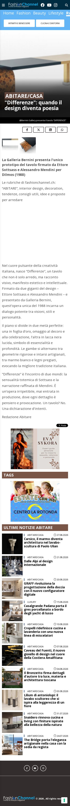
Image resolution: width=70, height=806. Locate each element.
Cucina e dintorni (50, 23)
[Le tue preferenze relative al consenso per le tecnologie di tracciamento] (64, 800)
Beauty (39, 13)
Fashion (24, 13)
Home (8, 13)
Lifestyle (56, 13)
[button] (27, 768)
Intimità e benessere (19, 23)
